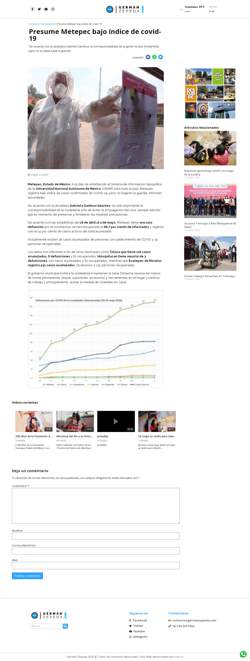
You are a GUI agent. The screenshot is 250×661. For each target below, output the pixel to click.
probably (102, 436)
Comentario (20, 486)
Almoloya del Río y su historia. (75, 436)
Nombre (17, 530)
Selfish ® (178, 657)
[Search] (65, 626)
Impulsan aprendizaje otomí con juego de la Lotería (209, 172)
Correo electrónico (24, 545)
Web (15, 560)
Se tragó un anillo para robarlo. (157, 436)
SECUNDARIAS (47, 24)
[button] (148, 57)
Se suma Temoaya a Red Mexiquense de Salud (210, 225)
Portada (33, 24)
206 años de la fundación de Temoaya (34, 436)
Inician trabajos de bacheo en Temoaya (209, 276)
